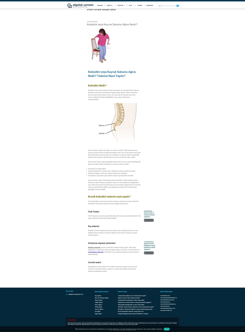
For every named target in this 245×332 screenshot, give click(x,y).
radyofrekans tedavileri (95, 252)
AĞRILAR (109, 5)
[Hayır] (243, 329)
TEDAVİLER (120, 5)
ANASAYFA (100, 5)
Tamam (167, 329)
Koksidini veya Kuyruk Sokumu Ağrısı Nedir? (112, 24)
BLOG (130, 5)
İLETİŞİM (140, 5)
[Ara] (178, 6)
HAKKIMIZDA (149, 5)
